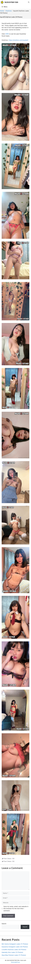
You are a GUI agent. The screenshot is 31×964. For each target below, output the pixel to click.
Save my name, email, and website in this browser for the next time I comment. (15, 908)
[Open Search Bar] (28, 2)
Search (4, 923)
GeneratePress (15, 962)
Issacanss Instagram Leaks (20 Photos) (15, 947)
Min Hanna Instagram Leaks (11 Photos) (15, 944)
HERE (7, 34)
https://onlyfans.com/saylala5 (18, 40)
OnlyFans (8, 11)
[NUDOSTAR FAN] (2, 2)
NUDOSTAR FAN (11, 2)
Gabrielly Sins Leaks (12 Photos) (12, 952)
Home (2, 11)
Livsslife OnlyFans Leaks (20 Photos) (14, 949)
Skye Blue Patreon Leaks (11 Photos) (14, 955)
